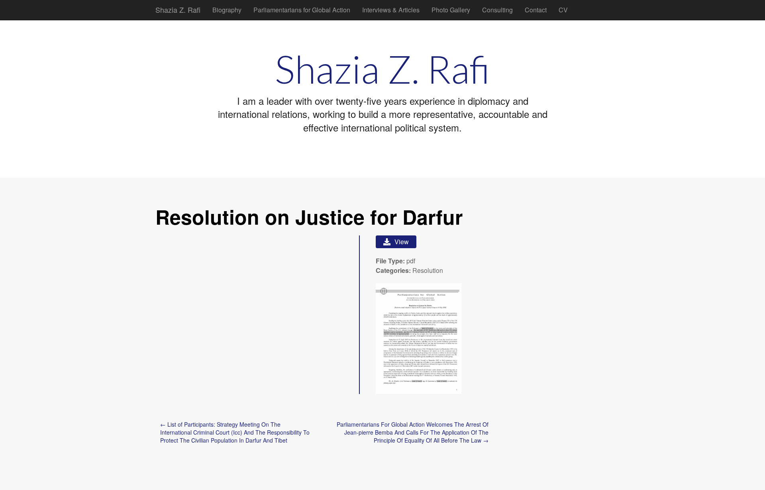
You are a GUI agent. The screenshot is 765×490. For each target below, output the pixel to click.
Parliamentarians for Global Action (301, 9)
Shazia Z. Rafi (177, 9)
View (401, 241)
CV (563, 9)
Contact (536, 9)
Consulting (497, 9)
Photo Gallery (451, 9)
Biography (226, 9)
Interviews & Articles (391, 9)
